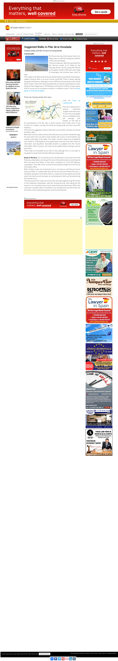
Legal (100, 653)
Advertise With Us (112, 653)
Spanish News (10, 34)
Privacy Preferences (44, 654)
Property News (28, 34)
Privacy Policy (94, 653)
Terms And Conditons (84, 653)
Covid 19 (19, 34)
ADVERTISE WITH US (21, 21)
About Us (104, 653)
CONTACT (12, 21)
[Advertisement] (53, 237)
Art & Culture (69, 34)
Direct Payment (74, 653)
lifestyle (47, 34)
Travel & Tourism (57, 34)
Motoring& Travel (38, 34)
